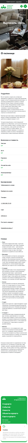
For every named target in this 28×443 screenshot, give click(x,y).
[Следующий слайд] (18, 85)
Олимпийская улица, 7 (7, 228)
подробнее (19, 1)
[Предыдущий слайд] (14, 85)
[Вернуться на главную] (7, 7)
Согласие (5, 434)
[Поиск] (21, 6)
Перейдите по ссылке (7, 191)
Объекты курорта (16, 13)
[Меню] (25, 6)
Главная (8, 13)
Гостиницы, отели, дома (8, 15)
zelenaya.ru (4, 215)
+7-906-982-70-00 (6, 203)
